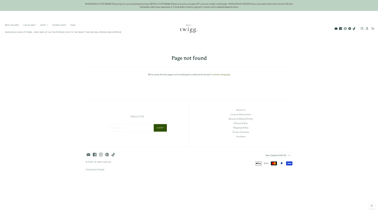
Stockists (240, 136)
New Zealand (275, 155)
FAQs (73, 25)
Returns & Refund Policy (241, 118)
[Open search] (362, 28)
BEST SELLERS (12, 25)
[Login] (367, 28)
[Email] (336, 28)
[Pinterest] (349, 28)
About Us (240, 110)
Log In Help (29, 25)
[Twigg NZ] (189, 28)
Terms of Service (240, 132)
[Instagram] (345, 28)
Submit (160, 127)
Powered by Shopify (95, 169)
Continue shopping (220, 74)
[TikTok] (354, 28)
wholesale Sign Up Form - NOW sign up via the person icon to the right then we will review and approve (63, 32)
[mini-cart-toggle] (372, 28)
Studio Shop (59, 25)
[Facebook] (340, 28)
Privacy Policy (241, 123)
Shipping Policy (241, 127)
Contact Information (240, 114)
